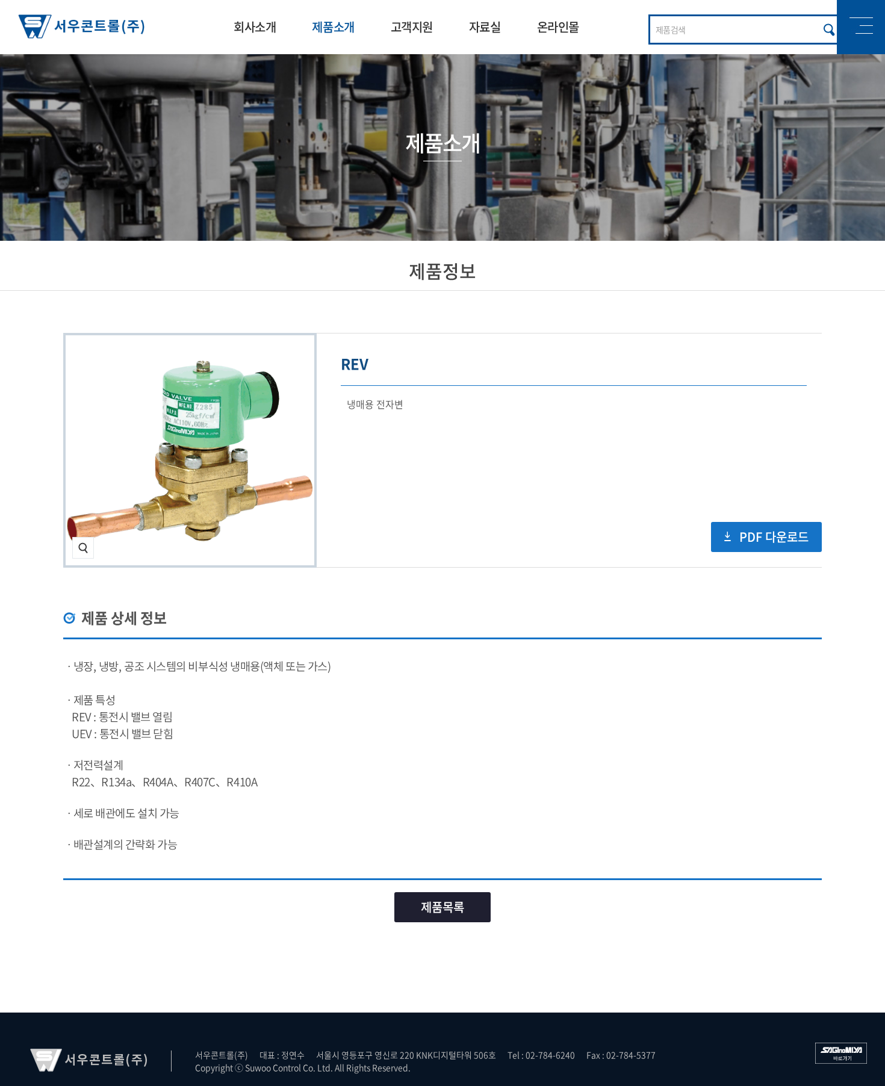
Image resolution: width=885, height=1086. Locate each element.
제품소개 (333, 27)
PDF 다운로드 (774, 536)
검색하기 (829, 29)
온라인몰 (558, 27)
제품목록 (442, 907)
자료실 (485, 27)
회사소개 (255, 27)
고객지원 (412, 27)
